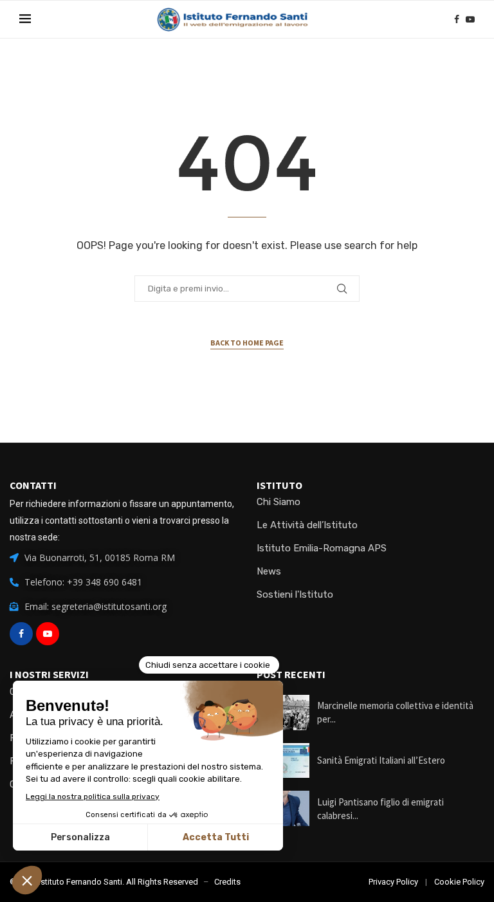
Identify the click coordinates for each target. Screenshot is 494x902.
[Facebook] (456, 19)
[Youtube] (470, 19)
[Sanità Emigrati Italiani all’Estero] (283, 760)
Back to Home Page (247, 342)
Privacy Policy (393, 882)
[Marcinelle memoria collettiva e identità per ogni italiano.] (283, 712)
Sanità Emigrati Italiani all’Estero (381, 760)
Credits (227, 882)
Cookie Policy (459, 882)
